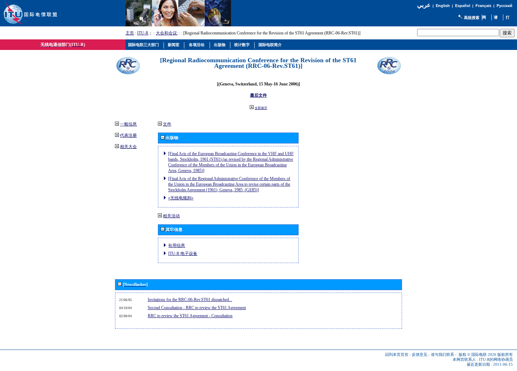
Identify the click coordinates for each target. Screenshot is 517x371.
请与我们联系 (442, 355)
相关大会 (128, 146)
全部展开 (261, 108)
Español (462, 6)
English (443, 6)
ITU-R (142, 33)
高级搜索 (471, 17)
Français (483, 6)
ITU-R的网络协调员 (496, 360)
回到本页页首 (396, 355)
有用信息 (176, 245)
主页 (130, 33)
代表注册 (128, 135)
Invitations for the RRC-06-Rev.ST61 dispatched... (190, 299)
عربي (423, 5)
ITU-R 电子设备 (182, 253)
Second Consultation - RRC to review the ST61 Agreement (197, 307)
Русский (504, 6)
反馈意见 (419, 355)
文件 (167, 124)
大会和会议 (166, 33)
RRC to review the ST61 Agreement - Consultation (190, 315)
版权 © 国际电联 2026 (477, 355)
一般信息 (128, 124)
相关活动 (171, 215)
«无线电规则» (180, 198)
